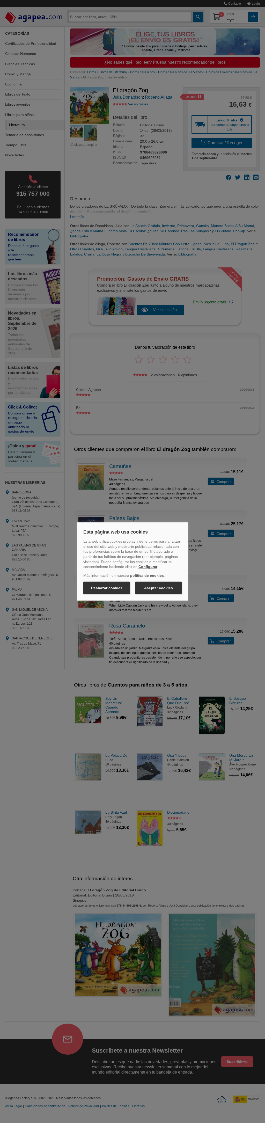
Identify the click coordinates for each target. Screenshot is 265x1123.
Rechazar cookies (106, 588)
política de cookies (147, 575)
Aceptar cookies (158, 588)
